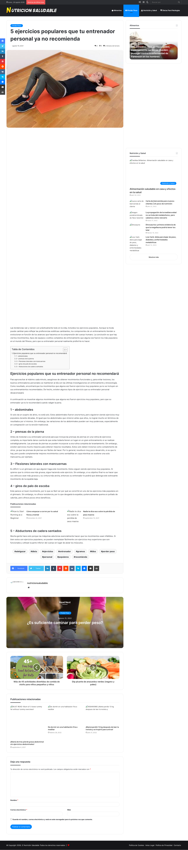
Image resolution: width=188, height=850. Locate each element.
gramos (81, 551)
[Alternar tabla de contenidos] (64, 350)
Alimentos (117, 10)
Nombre (14, 800)
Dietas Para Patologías (171, 10)
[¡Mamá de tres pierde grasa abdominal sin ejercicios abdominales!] (27, 722)
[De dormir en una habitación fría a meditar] (65, 714)
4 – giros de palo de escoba (26, 364)
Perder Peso (132, 10)
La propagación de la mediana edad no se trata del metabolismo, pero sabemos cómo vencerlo (161, 215)
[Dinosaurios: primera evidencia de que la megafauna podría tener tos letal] (137, 228)
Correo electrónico (18, 810)
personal (47, 557)
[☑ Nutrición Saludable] (32, 10)
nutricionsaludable (37, 583)
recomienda (81, 557)
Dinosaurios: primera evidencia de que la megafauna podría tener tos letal (161, 227)
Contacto (177, 845)
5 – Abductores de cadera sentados (29, 367)
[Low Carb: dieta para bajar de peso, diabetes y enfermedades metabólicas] (137, 244)
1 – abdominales (22, 356)
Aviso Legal (149, 845)
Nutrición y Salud (150, 10)
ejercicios (48, 551)
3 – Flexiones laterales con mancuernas (30, 361)
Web (69, 810)
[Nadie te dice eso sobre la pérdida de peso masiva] (74, 516)
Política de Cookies (136, 845)
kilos (93, 551)
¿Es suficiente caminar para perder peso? (65, 622)
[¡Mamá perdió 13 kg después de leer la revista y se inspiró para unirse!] (102, 714)
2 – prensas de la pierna (25, 359)
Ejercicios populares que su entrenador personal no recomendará (40, 353)
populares (64, 557)
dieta (34, 551)
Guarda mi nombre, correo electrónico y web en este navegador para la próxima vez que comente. (53, 819)
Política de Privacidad (164, 845)
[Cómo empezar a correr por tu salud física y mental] (17, 515)
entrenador (65, 551)
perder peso (108, 551)
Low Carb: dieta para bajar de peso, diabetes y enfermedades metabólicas (161, 239)
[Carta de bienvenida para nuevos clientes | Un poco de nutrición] (137, 204)
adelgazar (21, 551)
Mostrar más (154, 257)
